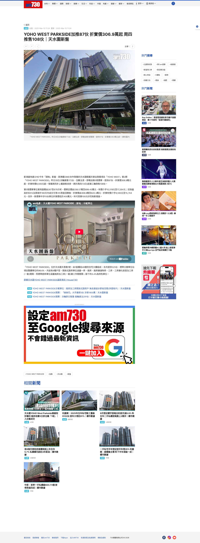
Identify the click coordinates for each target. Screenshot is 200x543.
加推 (51, 374)
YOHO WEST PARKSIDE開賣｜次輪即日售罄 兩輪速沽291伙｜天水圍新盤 (67, 296)
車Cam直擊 (161, 64)
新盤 (69, 374)
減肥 (165, 80)
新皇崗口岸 (148, 70)
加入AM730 (74, 538)
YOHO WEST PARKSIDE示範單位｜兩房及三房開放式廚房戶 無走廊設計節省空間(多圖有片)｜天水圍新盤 (82, 288)
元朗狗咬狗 (148, 64)
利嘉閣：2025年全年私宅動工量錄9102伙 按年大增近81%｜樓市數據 (78, 414)
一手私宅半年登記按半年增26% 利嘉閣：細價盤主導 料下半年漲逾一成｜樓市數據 (117, 452)
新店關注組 (161, 70)
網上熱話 (147, 75)
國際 (144, 253)
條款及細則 (102, 538)
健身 (157, 80)
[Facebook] (164, 537)
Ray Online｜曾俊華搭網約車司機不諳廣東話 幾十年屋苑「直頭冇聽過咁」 (159, 118)
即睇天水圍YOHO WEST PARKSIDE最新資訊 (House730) (51, 280)
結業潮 (173, 64)
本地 (144, 123)
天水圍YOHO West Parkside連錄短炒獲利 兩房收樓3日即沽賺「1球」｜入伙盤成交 (41, 416)
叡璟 (166, 75)
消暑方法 (147, 80)
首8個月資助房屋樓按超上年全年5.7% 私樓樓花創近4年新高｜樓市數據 (41, 452)
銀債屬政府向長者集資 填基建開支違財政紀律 (159, 150)
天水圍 (60, 374)
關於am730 (45, 538)
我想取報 (36, 538)
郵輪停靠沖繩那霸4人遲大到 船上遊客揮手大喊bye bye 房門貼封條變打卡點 (158, 248)
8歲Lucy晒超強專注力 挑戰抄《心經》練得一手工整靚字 (159, 214)
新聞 (144, 155)
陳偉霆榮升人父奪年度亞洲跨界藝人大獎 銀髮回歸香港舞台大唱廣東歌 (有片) (158, 182)
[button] (141, 3)
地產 (26, 28)
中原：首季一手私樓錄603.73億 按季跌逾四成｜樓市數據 (40, 486)
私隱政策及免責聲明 (88, 538)
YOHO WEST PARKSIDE (35, 374)
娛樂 (144, 187)
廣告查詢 (27, 538)
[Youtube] (174, 537)
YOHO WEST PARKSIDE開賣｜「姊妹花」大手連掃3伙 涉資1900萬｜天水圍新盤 (70, 292)
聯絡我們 (55, 538)
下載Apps (64, 538)
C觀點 (158, 75)
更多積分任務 (112, 528)
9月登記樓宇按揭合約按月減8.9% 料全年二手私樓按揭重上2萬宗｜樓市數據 (117, 416)
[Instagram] (169, 537)
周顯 (174, 80)
